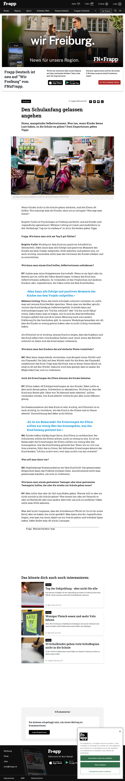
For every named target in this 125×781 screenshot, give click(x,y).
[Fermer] (120, 731)
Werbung (8, 751)
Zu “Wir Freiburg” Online (109, 82)
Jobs (6, 761)
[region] (100, 753)
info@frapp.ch (10, 766)
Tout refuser (100, 765)
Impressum (9, 778)
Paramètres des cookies (100, 771)
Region (17, 10)
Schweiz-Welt (43, 10)
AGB (22, 778)
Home (6, 10)
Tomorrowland (61, 10)
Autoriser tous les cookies (100, 758)
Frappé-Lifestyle (81, 10)
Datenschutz (37, 778)
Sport (28, 10)
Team (6, 756)
